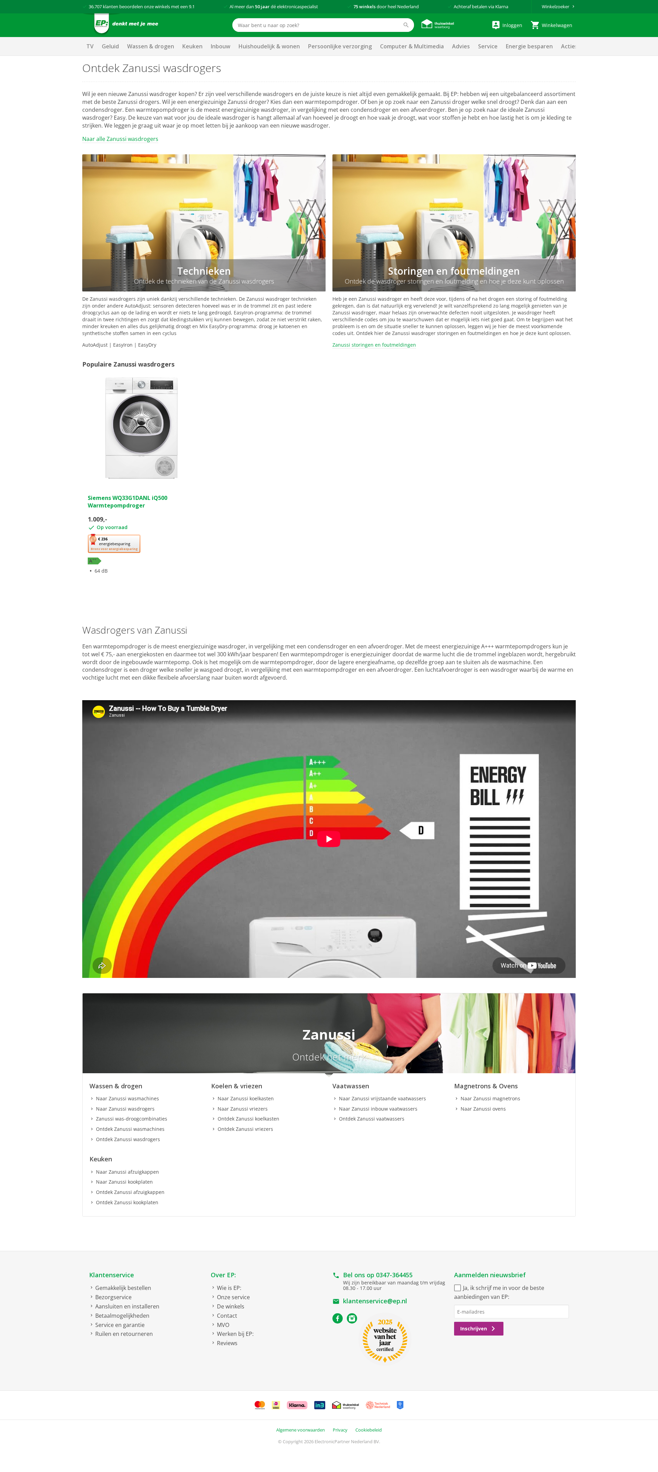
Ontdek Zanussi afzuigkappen (130, 1192)
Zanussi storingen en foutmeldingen (374, 345)
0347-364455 (394, 1275)
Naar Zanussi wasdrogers (125, 1108)
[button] (114, 544)
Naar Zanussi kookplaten (124, 1181)
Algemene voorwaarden (300, 1430)
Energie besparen (529, 46)
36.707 (95, 6)
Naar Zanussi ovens (483, 1108)
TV (90, 46)
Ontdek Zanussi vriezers (245, 1129)
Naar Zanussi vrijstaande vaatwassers (382, 1098)
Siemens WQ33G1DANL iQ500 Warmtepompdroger (127, 501)
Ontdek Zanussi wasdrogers (128, 1139)
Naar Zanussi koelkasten (246, 1098)
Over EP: (223, 1275)
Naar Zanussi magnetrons (490, 1098)
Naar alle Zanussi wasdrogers (120, 139)
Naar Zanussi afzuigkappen (127, 1172)
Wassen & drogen (150, 46)
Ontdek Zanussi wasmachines (130, 1129)
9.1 (192, 6)
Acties (569, 46)
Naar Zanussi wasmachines (127, 1098)
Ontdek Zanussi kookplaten (127, 1202)
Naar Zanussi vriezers (243, 1108)
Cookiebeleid (368, 1430)
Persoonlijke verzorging (340, 46)
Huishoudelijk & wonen (269, 46)
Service (488, 46)
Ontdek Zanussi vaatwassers (371, 1118)
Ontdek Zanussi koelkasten (248, 1118)
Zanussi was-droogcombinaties (131, 1118)
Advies (461, 46)
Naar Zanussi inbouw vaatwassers (378, 1108)
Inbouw (220, 46)
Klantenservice (111, 1275)
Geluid (110, 46)
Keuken (192, 46)
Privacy (340, 1430)
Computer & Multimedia (412, 46)
